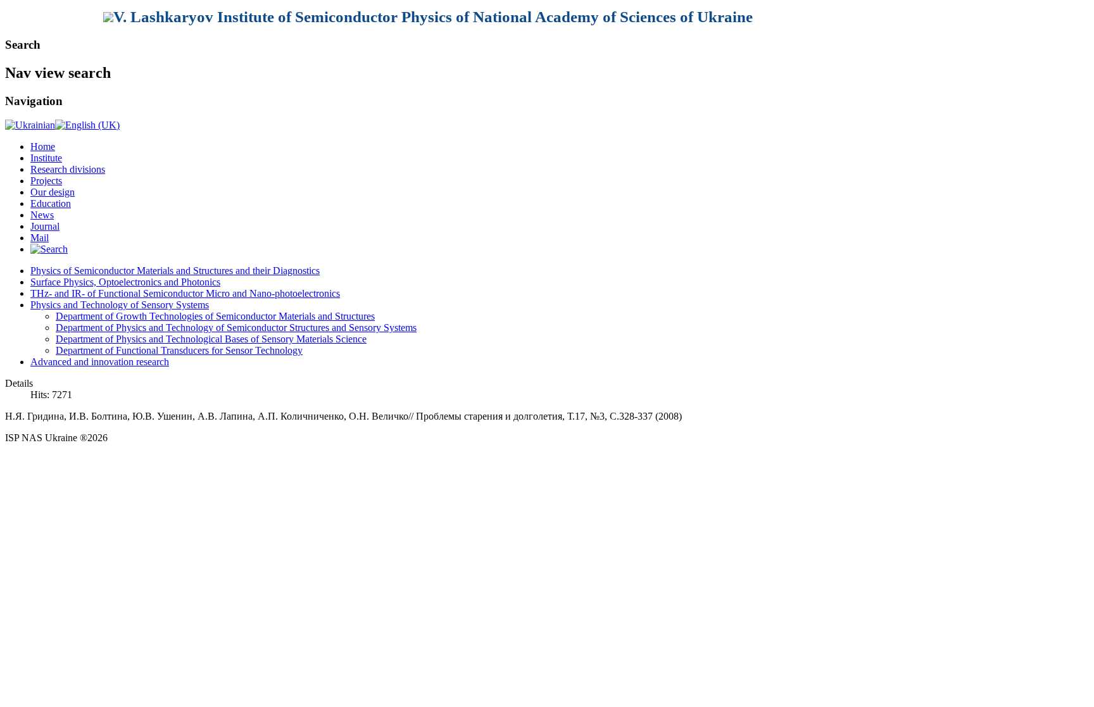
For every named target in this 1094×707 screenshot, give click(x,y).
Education (50, 203)
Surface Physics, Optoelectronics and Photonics (125, 282)
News (42, 215)
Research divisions (67, 169)
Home (42, 146)
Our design (52, 192)
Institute (46, 158)
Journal (45, 226)
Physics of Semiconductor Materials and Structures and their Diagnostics (175, 270)
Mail (39, 237)
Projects (46, 180)
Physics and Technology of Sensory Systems (119, 304)
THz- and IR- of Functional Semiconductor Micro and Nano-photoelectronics (185, 293)
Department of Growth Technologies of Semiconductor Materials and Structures (215, 316)
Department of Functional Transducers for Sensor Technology (179, 350)
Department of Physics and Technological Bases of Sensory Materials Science (211, 339)
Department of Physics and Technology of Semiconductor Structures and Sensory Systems (236, 327)
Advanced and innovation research (99, 361)
